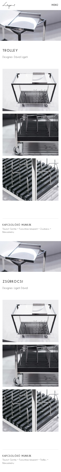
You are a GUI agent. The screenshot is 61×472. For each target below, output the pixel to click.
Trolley (43, 459)
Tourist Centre (10, 228)
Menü (54, 5)
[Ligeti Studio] (9, 5)
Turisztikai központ (28, 228)
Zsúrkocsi (44, 228)
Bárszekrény (8, 232)
